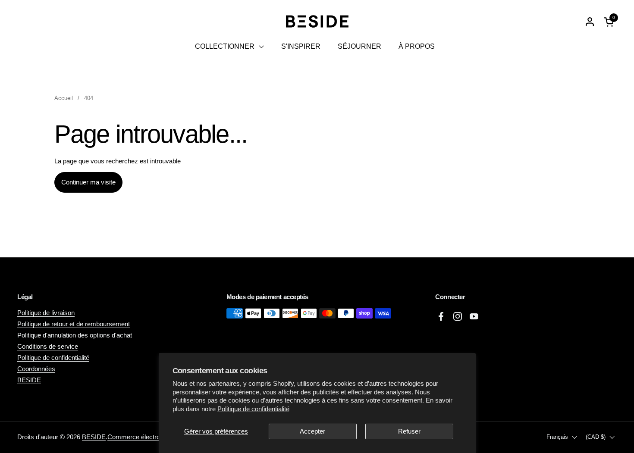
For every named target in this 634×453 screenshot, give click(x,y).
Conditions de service (47, 346)
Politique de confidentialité (253, 408)
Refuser (409, 431)
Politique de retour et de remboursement (73, 324)
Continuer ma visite (88, 182)
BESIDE (29, 380)
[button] (610, 21)
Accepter (312, 431)
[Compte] (589, 21)
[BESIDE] (317, 21)
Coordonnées (36, 368)
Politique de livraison (46, 312)
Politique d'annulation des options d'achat (74, 335)
